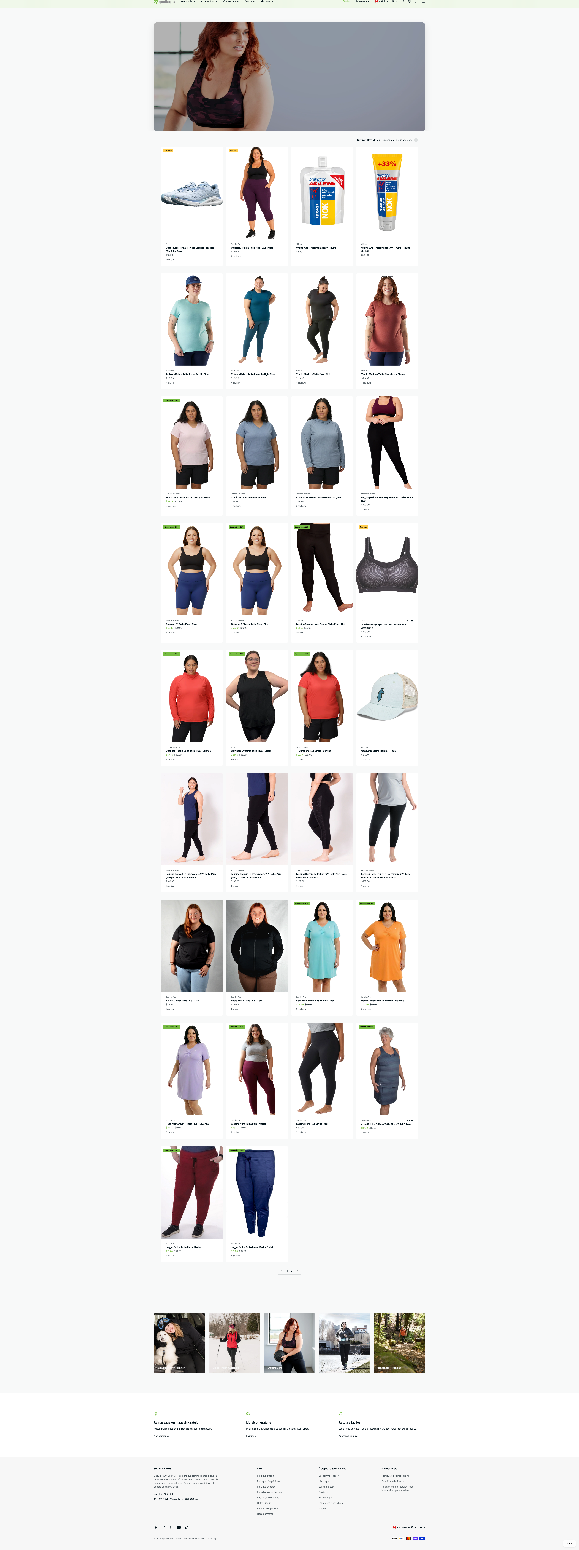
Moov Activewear (368, 494)
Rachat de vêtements (268, 1497)
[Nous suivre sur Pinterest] (171, 1527)
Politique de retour (267, 1486)
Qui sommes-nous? (329, 1475)
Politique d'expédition (268, 1481)
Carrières (323, 1492)
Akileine (299, 244)
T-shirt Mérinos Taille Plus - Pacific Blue (187, 374)
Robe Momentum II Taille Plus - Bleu (315, 1000)
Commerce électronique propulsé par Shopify (195, 1538)
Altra (167, 244)
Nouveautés (362, 14)
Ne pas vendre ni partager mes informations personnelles (397, 1488)
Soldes (346, 14)
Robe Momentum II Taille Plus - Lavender (187, 1123)
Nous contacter (265, 1513)
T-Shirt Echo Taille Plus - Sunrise (313, 750)
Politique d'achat (265, 1475)
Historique (324, 1481)
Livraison (251, 1436)
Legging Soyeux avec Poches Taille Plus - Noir (320, 624)
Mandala (299, 620)
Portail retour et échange (270, 1492)
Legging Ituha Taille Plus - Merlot (248, 1123)
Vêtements (186, 14)
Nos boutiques (161, 1436)
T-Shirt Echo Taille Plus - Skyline (248, 497)
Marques (265, 14)
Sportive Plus (236, 244)
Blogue (322, 1508)
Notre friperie (264, 1503)
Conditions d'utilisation (393, 1481)
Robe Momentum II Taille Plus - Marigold (382, 1000)
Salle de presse (327, 1486)
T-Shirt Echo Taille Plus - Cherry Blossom (188, 497)
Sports (248, 14)
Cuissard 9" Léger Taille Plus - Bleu (249, 624)
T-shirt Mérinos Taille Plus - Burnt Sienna (383, 374)
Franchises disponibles (331, 1503)
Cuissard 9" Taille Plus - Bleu (181, 624)
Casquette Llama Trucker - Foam (379, 750)
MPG (233, 747)
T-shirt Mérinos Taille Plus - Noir (313, 374)
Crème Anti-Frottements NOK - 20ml (316, 247)
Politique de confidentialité (395, 1475)
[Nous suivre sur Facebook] (156, 1527)
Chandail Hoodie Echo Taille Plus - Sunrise (188, 750)
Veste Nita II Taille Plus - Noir (246, 1000)
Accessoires (207, 14)
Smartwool (170, 371)
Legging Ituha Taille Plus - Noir (312, 1123)
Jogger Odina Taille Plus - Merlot (183, 1247)
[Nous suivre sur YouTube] (179, 1527)
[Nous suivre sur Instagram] (163, 1527)
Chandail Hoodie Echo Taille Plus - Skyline (318, 497)
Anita (363, 621)
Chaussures (229, 14)
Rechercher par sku (267, 1508)
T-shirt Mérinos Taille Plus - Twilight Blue (253, 374)
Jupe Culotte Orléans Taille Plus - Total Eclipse (386, 1124)
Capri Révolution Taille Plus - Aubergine (252, 247)
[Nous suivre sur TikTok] (187, 1527)
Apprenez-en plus (348, 1436)
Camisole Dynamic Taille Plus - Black (251, 750)
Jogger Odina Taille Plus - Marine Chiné (252, 1247)
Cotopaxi (364, 747)
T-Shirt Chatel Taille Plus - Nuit (182, 1000)
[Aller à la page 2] (297, 1270)
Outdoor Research (173, 494)
